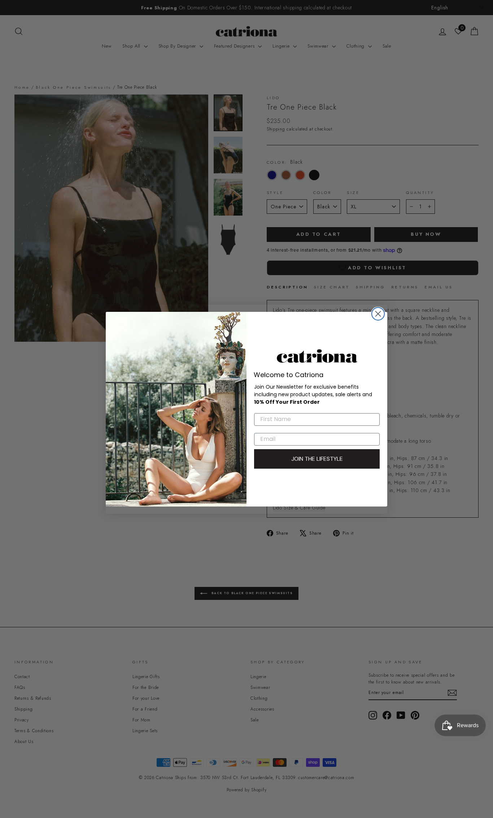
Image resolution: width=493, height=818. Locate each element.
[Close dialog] (378, 314)
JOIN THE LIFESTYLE (317, 459)
